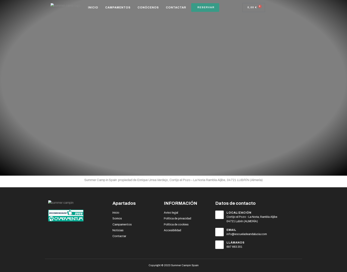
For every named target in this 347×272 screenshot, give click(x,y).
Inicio (93, 7)
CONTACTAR (176, 7)
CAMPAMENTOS (118, 7)
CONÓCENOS (148, 7)
